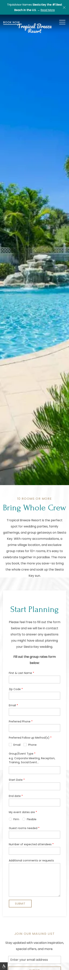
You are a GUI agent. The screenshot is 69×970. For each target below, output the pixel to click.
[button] (64, 7)
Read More (48, 10)
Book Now (11, 22)
